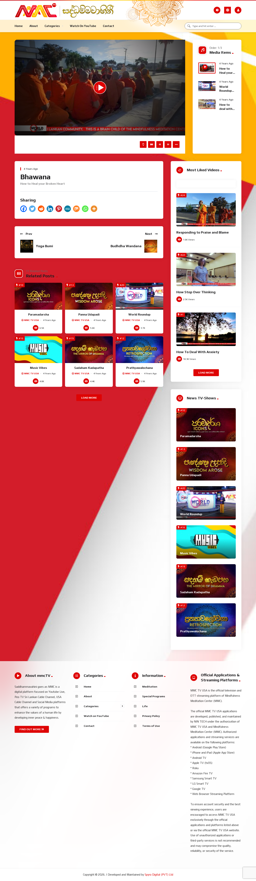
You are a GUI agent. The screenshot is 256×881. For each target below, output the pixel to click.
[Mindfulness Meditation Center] (67, 10)
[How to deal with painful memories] (207, 104)
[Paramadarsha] (38, 296)
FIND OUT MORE (30, 729)
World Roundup (139, 314)
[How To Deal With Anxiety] (206, 329)
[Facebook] (23, 208)
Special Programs (153, 696)
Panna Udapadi (89, 314)
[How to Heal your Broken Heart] (207, 68)
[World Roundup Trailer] (207, 86)
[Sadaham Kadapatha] (89, 349)
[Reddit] (41, 208)
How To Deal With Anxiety (197, 352)
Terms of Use (151, 725)
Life (145, 706)
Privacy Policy (151, 715)
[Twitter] (32, 208)
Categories (91, 706)
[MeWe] (67, 208)
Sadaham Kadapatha (89, 368)
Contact (89, 725)
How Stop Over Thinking (196, 292)
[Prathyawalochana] (139, 349)
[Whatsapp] (85, 208)
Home (87, 686)
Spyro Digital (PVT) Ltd (159, 874)
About (88, 696)
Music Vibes (38, 368)
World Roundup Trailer (225, 91)
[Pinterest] (58, 208)
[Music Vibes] (38, 349)
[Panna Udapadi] (89, 296)
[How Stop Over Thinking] (206, 269)
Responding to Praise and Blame (202, 232)
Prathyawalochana (139, 368)
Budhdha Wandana (126, 246)
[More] (94, 208)
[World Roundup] (139, 296)
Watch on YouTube (96, 715)
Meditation (149, 686)
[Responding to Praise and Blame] (206, 210)
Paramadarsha (38, 314)
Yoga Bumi (44, 246)
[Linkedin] (50, 208)
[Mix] (76, 208)
